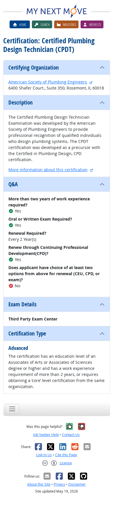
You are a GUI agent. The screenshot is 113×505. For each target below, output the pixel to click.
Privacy (59, 484)
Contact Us (71, 434)
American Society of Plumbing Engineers (47, 82)
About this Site (38, 484)
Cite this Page (66, 454)
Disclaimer (77, 484)
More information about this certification (48, 169)
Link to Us (44, 454)
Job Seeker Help (46, 434)
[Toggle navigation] (12, 409)
